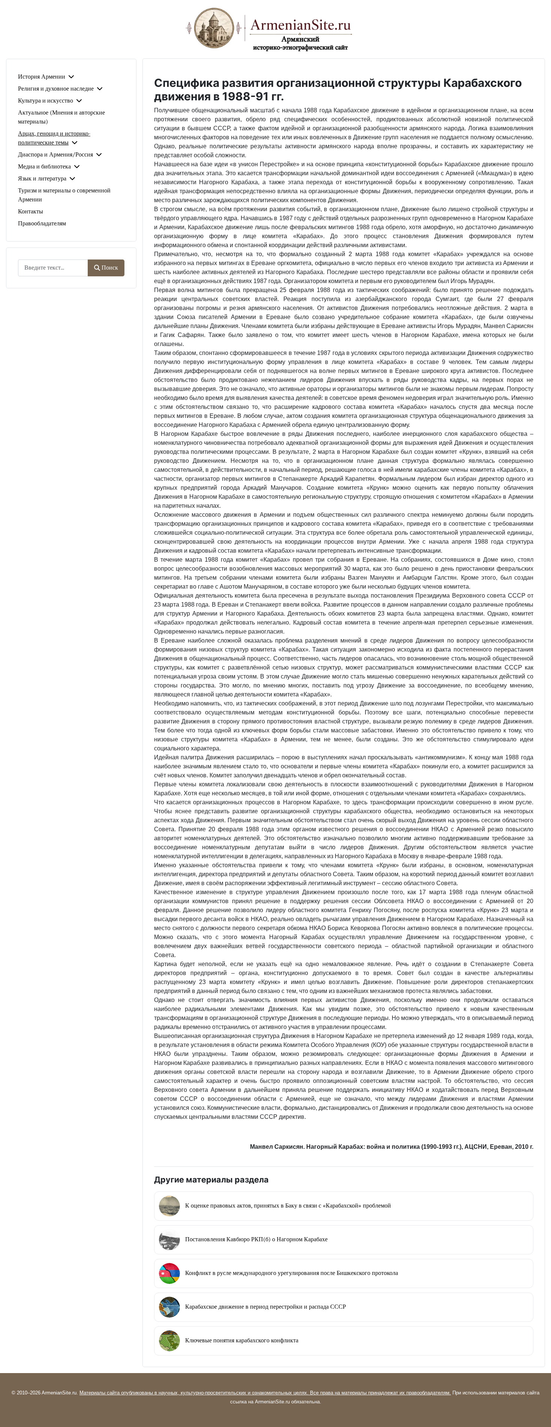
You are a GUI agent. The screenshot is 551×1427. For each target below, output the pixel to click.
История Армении (41, 76)
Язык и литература (42, 178)
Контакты (30, 211)
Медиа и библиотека (44, 166)
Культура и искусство (45, 100)
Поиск (110, 267)
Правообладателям (42, 223)
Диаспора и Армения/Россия (55, 154)
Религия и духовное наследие (56, 88)
